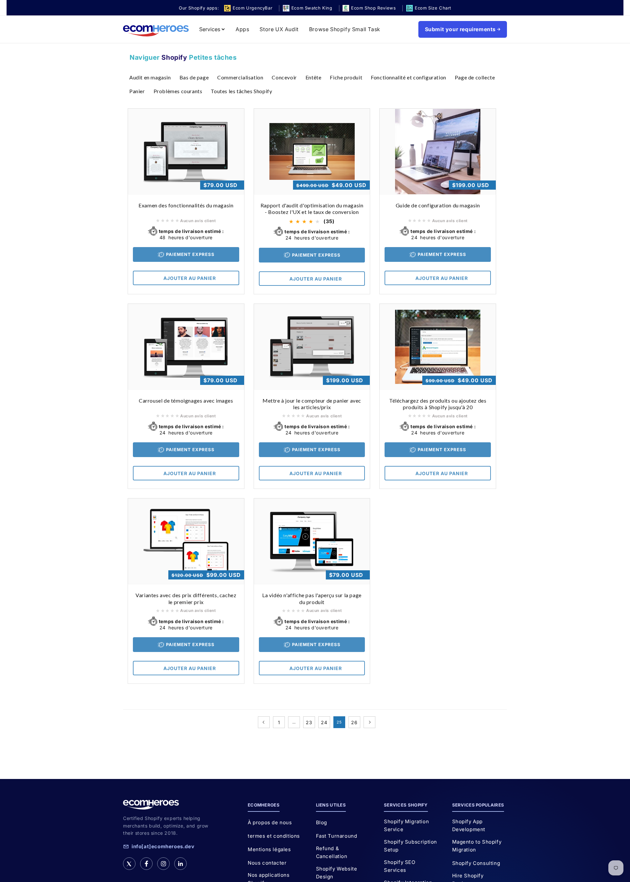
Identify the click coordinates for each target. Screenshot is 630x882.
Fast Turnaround (336, 836)
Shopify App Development (469, 825)
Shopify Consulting (476, 863)
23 (309, 722)
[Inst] (163, 863)
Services (209, 29)
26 (354, 722)
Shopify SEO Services (399, 866)
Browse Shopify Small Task (344, 29)
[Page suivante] (369, 722)
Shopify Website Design (336, 873)
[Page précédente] (264, 722)
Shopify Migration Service (406, 825)
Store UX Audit (279, 29)
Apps (242, 29)
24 (324, 722)
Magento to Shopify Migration (477, 846)
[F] (146, 863)
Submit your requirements (460, 29)
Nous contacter (267, 863)
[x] (129, 863)
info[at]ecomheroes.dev (163, 846)
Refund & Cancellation (331, 852)
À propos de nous (270, 822)
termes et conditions (274, 836)
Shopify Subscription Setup (410, 846)
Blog (321, 822)
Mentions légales (269, 849)
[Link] (180, 863)
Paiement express (190, 254)
